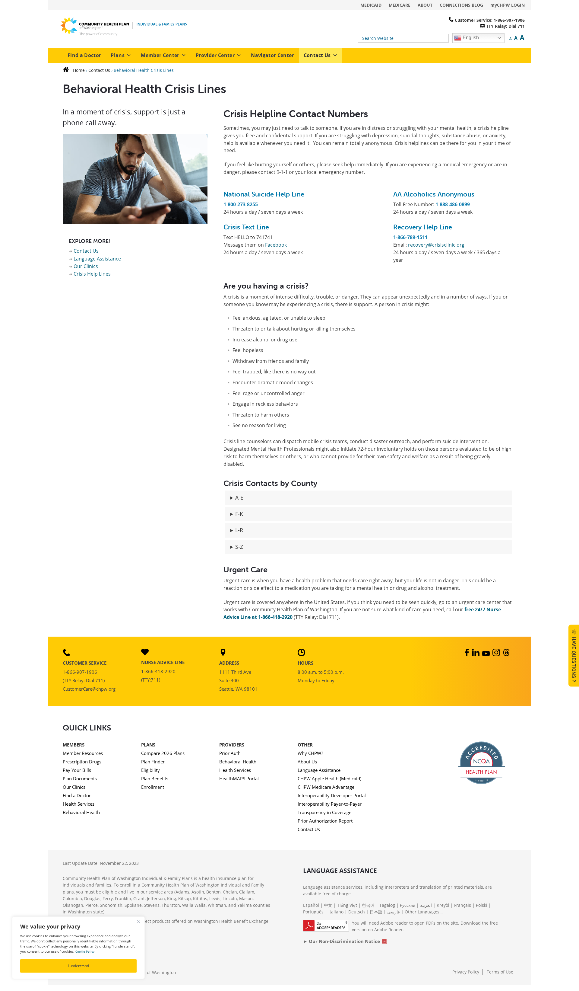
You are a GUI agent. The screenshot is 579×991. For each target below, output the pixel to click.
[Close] (138, 921)
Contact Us (317, 55)
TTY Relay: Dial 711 (505, 26)
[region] (78, 947)
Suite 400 (229, 680)
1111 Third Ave (235, 672)
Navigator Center (272, 55)
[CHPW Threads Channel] (507, 654)
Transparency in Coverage (324, 812)
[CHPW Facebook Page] (466, 654)
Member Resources (83, 753)
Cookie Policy (84, 952)
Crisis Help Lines (92, 273)
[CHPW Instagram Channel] (496, 654)
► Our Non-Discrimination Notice (341, 941)
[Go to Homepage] (67, 70)
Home (79, 70)
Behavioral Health (81, 812)
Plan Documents (80, 778)
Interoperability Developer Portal (332, 795)
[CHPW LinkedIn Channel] (476, 654)
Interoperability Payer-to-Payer (330, 804)
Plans (118, 55)
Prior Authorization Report (325, 821)
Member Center (160, 55)
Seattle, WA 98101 (238, 689)
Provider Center (215, 55)
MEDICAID (370, 5)
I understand (78, 965)
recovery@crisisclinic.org (436, 244)
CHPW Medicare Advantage (326, 787)
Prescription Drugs (82, 762)
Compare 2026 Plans (163, 753)
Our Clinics (86, 266)
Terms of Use (500, 972)
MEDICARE (399, 5)
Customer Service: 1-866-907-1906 (490, 20)
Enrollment (152, 787)
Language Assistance (97, 258)
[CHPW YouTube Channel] (486, 654)
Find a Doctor (84, 55)
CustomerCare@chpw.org (89, 689)
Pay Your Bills (77, 770)
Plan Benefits (154, 778)
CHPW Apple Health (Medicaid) (329, 778)
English (470, 37)
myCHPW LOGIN (507, 5)
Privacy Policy (465, 972)
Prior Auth (230, 753)
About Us (307, 762)
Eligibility (150, 770)
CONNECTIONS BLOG (461, 5)
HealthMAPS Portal (239, 778)
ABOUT (425, 5)
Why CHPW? (310, 753)
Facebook (276, 244)
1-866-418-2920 (158, 671)
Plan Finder (153, 762)
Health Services (78, 804)
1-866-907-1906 (80, 672)
